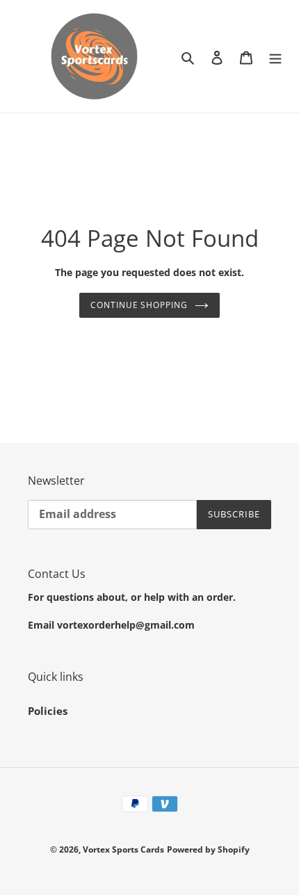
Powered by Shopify (208, 849)
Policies (47, 711)
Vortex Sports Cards (123, 849)
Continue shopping (139, 305)
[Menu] (275, 57)
